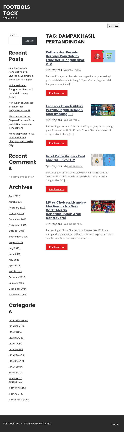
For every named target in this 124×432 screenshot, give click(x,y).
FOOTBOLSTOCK (16, 10)
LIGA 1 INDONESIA (18, 320)
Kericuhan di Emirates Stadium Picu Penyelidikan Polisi (21, 106)
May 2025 (14, 259)
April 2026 (14, 196)
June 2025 (15, 254)
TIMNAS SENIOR (17, 388)
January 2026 (16, 213)
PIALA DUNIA (15, 366)
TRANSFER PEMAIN (19, 399)
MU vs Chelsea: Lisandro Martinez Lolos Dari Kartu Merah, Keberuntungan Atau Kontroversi (66, 210)
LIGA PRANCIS (16, 355)
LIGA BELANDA (16, 326)
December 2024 (17, 288)
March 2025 (15, 271)
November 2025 (17, 225)
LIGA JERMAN (16, 349)
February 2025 (17, 277)
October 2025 (16, 230)
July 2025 (14, 248)
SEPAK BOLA (74, 70)
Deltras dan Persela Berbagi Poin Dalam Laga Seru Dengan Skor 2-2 (65, 58)
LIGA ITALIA (73, 120)
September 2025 (18, 236)
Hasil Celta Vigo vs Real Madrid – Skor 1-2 (65, 158)
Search (12, 35)
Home (115, 424)
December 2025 (17, 219)
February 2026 (17, 207)
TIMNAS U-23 (16, 393)
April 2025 (14, 265)
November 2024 (17, 294)
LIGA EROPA (15, 332)
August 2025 (16, 242)
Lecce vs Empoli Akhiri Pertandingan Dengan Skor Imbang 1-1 (64, 110)
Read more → (56, 93)
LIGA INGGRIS (74, 224)
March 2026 (15, 202)
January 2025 (16, 283)
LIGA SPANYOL (75, 166)
